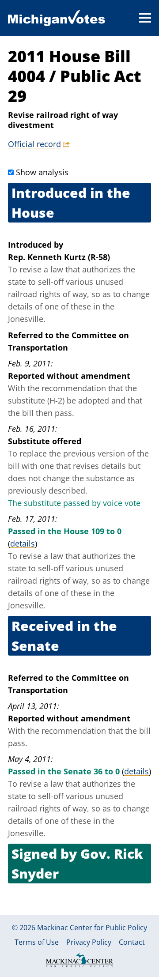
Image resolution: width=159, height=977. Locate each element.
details (22, 543)
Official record (34, 144)
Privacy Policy (88, 942)
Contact (132, 942)
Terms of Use (37, 942)
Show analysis (42, 172)
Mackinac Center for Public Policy (92, 927)
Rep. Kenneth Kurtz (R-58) (59, 257)
